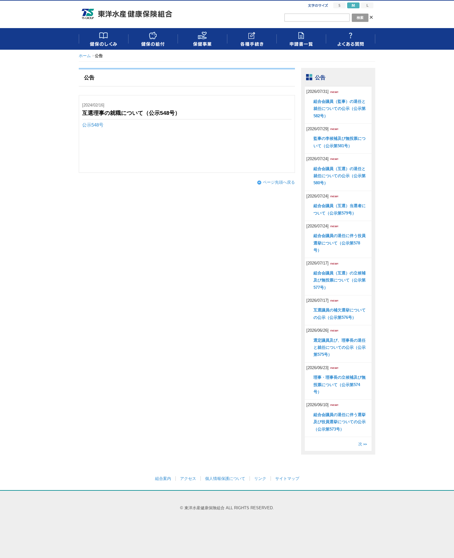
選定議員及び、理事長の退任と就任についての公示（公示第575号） (339, 347)
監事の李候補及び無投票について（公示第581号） (339, 142)
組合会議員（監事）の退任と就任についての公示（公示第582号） (339, 108)
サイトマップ (287, 478)
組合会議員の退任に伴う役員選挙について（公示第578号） (339, 242)
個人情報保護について (225, 478)
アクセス (188, 478)
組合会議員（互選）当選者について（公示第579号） (339, 209)
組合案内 (163, 478)
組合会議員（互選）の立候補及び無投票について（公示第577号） (339, 280)
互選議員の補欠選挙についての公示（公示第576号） (339, 313)
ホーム (85, 55)
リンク (260, 478)
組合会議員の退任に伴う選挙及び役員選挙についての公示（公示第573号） (339, 421)
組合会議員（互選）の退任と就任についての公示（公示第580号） (339, 175)
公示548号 (92, 125)
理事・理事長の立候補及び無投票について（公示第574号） (339, 384)
